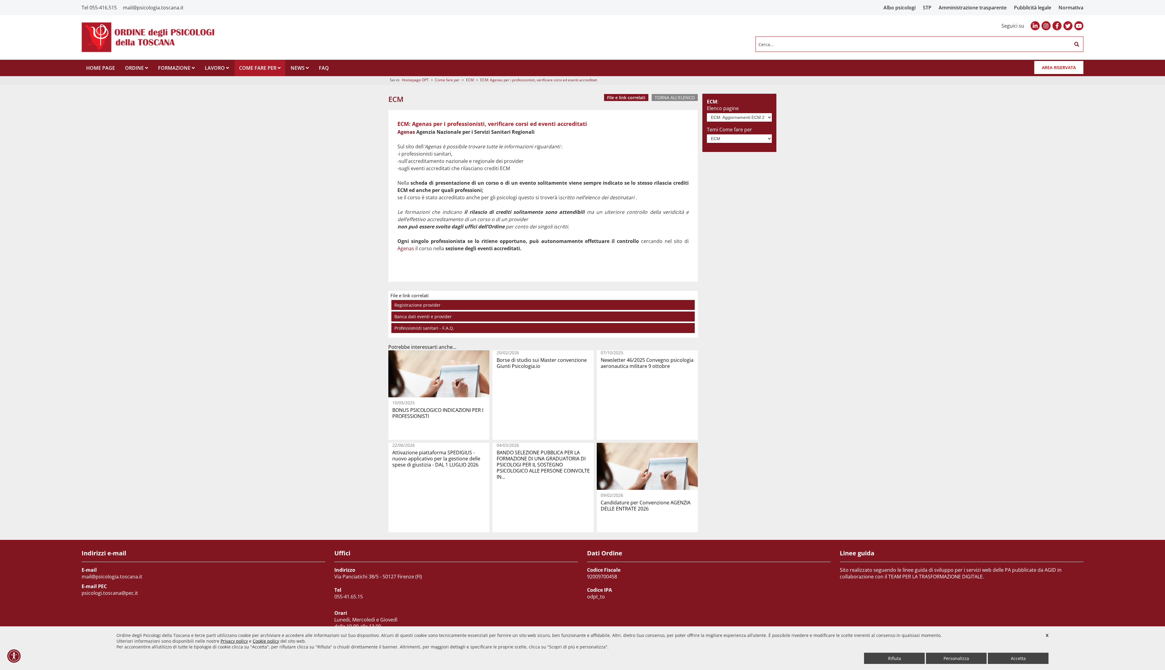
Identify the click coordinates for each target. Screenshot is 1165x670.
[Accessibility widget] (14, 656)
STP (927, 7)
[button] (1077, 44)
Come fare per (447, 79)
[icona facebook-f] (1057, 25)
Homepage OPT (415, 79)
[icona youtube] (1078, 25)
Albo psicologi (899, 7)
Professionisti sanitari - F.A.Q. (424, 328)
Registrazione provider (417, 305)
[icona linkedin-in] (1035, 25)
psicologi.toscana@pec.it (110, 593)
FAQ (324, 68)
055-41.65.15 (348, 596)
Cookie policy (266, 641)
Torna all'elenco (675, 97)
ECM (470, 79)
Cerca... (766, 44)
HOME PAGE (100, 68)
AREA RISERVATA (1059, 67)
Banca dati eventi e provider (423, 316)
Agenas (406, 132)
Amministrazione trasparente (973, 7)
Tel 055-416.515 (99, 7)
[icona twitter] (1067, 25)
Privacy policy (234, 641)
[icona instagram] (1046, 25)
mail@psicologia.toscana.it (153, 7)
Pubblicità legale (1032, 7)
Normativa (1071, 7)
